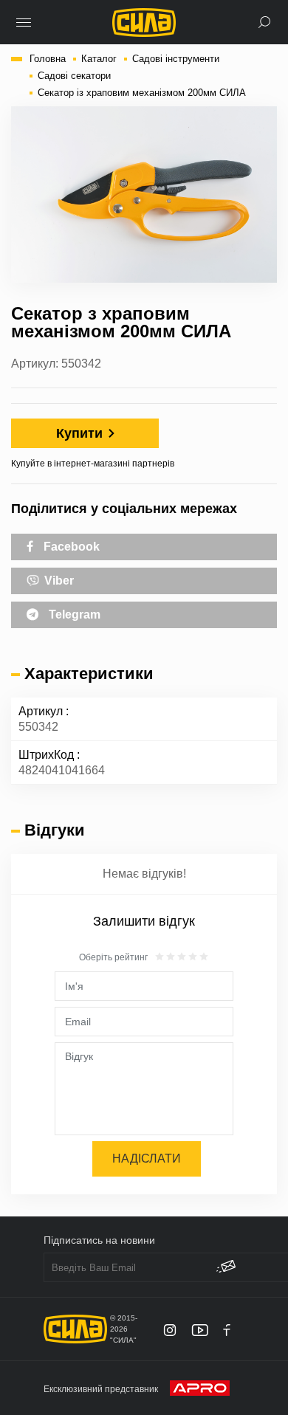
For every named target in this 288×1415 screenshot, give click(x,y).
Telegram (73, 614)
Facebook (70, 546)
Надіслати (146, 1158)
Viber (57, 580)
